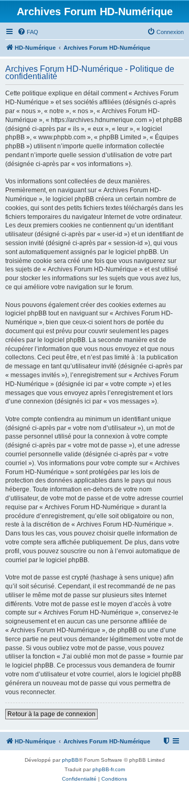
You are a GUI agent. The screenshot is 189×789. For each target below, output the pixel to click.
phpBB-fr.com (108, 769)
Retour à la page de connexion (51, 714)
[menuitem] (27, 32)
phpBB (70, 760)
